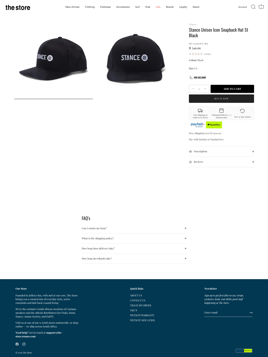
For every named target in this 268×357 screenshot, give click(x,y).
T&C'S (133, 310)
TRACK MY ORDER (140, 305)
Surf (137, 6)
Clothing (90, 6)
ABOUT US (136, 295)
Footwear (105, 6)
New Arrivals (72, 6)
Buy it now (221, 98)
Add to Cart (232, 88)
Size (191, 68)
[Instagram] (23, 343)
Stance (193, 24)
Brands (170, 6)
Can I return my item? (94, 228)
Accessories (123, 6)
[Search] (253, 7)
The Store (27, 352)
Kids (147, 6)
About (196, 6)
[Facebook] (17, 343)
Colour (193, 60)
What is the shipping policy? (98, 238)
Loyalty (183, 6)
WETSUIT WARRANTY (142, 315)
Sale (158, 6)
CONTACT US (137, 300)
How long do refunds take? (97, 258)
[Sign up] (250, 312)
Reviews (198, 161)
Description (200, 151)
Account (242, 7)
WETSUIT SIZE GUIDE (142, 320)
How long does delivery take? (98, 248)
